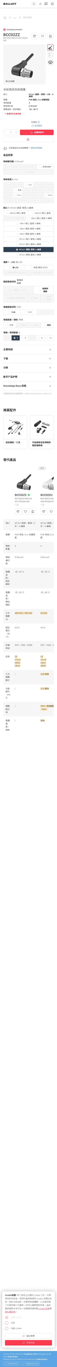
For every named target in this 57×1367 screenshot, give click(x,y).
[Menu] (52, 3)
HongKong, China (31, 1363)
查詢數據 (38, 126)
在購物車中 (39, 132)
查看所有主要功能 (14, 114)
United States (12, 1363)
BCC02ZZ (27, 17)
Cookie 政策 (44, 1308)
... (15, 17)
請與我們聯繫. (37, 148)
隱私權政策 (10, 1312)
